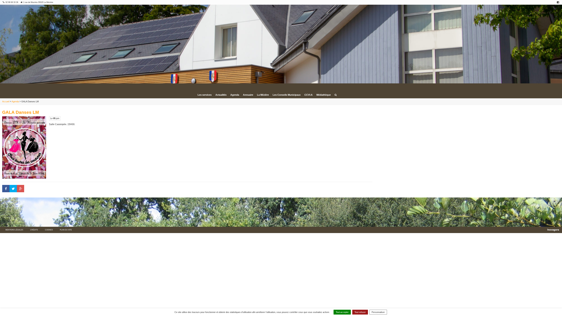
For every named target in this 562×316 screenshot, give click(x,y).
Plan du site (66, 230)
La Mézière (263, 95)
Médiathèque (323, 95)
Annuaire (248, 95)
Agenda (234, 95)
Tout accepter (342, 312)
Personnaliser (378, 312)
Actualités (221, 95)
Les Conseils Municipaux (287, 95)
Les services (205, 95)
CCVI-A (308, 95)
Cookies (49, 230)
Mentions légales (14, 230)
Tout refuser (360, 312)
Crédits (34, 230)
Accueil (5, 101)
